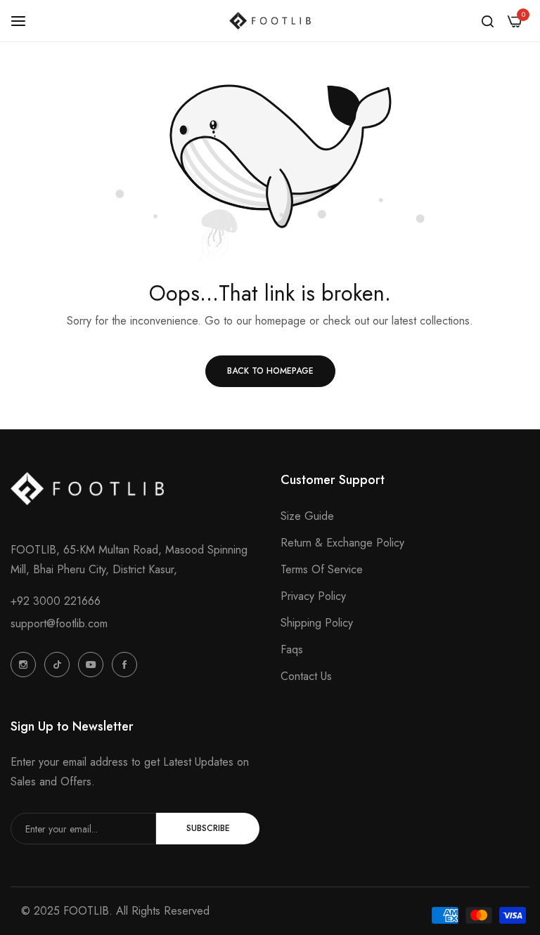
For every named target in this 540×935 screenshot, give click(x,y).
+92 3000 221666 (56, 601)
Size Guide (307, 516)
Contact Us (306, 676)
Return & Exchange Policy (342, 543)
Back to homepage (270, 371)
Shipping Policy (317, 623)
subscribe (208, 828)
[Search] (488, 21)
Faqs (292, 649)
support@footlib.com (59, 623)
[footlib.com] (270, 21)
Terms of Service (322, 569)
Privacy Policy (313, 596)
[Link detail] (23, 664)
